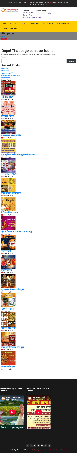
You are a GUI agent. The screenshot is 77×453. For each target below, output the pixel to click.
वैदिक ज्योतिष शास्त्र (9, 212)
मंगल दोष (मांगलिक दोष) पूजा (12, 347)
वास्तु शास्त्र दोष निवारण (11, 193)
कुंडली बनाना (6, 270)
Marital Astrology (10, 29)
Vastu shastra (47, 23)
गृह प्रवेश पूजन (7, 308)
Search (3, 57)
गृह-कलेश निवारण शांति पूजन (13, 289)
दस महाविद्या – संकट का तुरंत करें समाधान (10, 75)
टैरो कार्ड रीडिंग (4, 68)
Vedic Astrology (63, 23)
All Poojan (34, 23)
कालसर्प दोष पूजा (8, 366)
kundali (22, 23)
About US (13, 23)
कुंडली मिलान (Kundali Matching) (16, 231)
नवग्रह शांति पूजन (8, 328)
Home (5, 23)
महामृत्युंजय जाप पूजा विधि (7, 73)
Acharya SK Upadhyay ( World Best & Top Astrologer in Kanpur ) (47, 450)
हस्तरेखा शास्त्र (5, 70)
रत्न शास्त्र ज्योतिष (5, 77)
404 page (4, 39)
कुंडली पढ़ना (6, 251)
